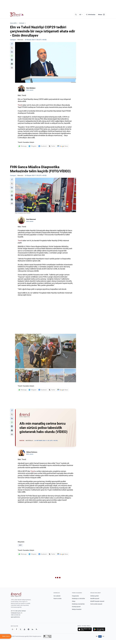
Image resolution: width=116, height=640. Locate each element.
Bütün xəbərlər (29, 90)
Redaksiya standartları (78, 604)
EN (96, 636)
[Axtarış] (76, 14)
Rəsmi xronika (57, 598)
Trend (20, 105)
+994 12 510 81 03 (15, 615)
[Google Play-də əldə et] (99, 629)
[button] (12, 44)
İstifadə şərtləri (94, 596)
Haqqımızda (75, 596)
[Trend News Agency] (16, 594)
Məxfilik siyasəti (94, 598)
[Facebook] (16, 629)
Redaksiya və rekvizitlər (78, 598)
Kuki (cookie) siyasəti (96, 604)
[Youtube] (24, 629)
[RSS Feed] (36, 629)
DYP (20, 545)
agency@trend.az (15, 617)
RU (103, 636)
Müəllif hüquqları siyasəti (97, 601)
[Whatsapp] (12, 629)
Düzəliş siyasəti (76, 606)
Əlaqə (73, 601)
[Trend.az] (16, 15)
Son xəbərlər (57, 596)
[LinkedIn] (32, 629)
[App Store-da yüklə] (85, 629)
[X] (20, 629)
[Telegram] (28, 629)
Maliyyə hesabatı (76, 609)
